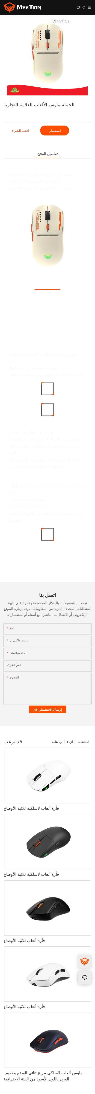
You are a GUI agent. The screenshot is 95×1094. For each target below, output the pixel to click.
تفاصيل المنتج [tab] (47, 154)
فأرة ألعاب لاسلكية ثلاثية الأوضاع (31, 808)
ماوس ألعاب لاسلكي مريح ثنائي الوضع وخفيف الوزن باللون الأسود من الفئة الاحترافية (43, 1075)
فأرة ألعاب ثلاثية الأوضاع (24, 940)
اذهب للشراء (20, 130)
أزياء (70, 742)
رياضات (57, 742)
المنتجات (83, 742)
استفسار (54, 130)
